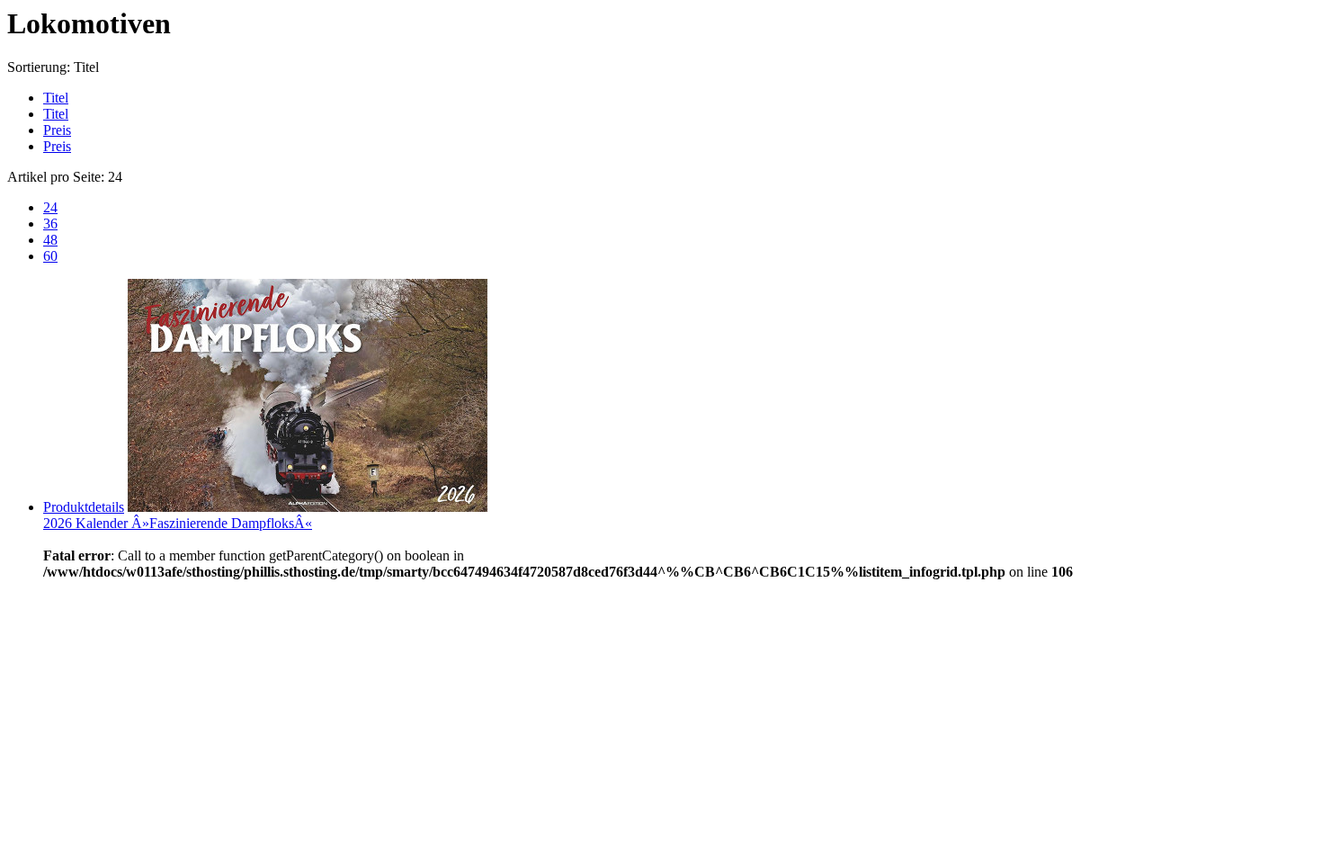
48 (50, 239)
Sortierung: (38, 67)
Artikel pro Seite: (55, 176)
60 (50, 256)
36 (50, 223)
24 (50, 207)
